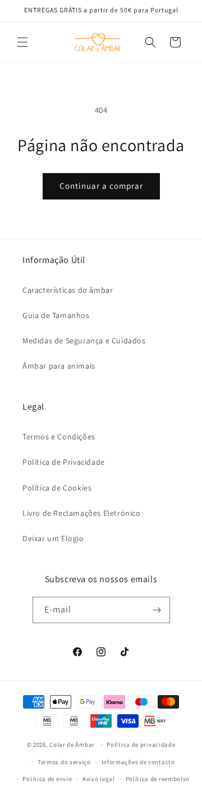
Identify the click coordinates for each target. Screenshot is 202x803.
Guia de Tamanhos (56, 315)
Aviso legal (98, 779)
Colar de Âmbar (72, 744)
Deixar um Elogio (53, 538)
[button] (22, 42)
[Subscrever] (157, 610)
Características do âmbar (67, 290)
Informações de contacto (138, 762)
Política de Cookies (56, 488)
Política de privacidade (141, 744)
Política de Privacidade (63, 462)
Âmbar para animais (58, 366)
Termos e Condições (58, 437)
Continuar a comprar (101, 185)
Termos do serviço (64, 762)
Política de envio (47, 779)
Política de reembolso (158, 779)
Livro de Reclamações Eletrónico (81, 513)
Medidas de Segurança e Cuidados (84, 340)
